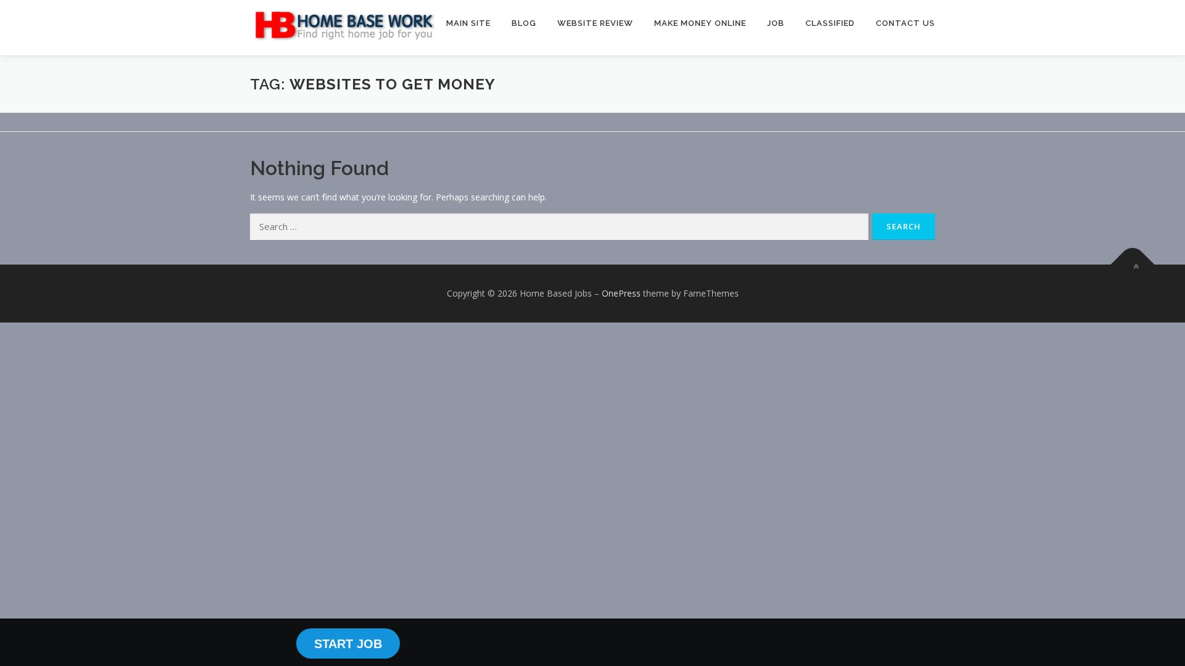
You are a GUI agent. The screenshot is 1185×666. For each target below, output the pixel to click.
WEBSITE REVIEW (595, 23)
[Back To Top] (1133, 265)
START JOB (348, 644)
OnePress (621, 293)
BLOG (524, 23)
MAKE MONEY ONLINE (700, 23)
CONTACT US (905, 23)
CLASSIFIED (830, 23)
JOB (775, 23)
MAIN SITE (468, 23)
